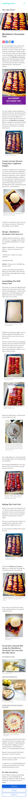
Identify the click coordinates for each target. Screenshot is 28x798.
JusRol (15, 240)
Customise (14, 790)
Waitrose (4, 251)
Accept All (14, 786)
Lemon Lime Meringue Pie (9, 676)
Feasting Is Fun (8, 3)
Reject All (14, 794)
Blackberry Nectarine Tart (13, 35)
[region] (14, 784)
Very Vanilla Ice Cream (8, 656)
